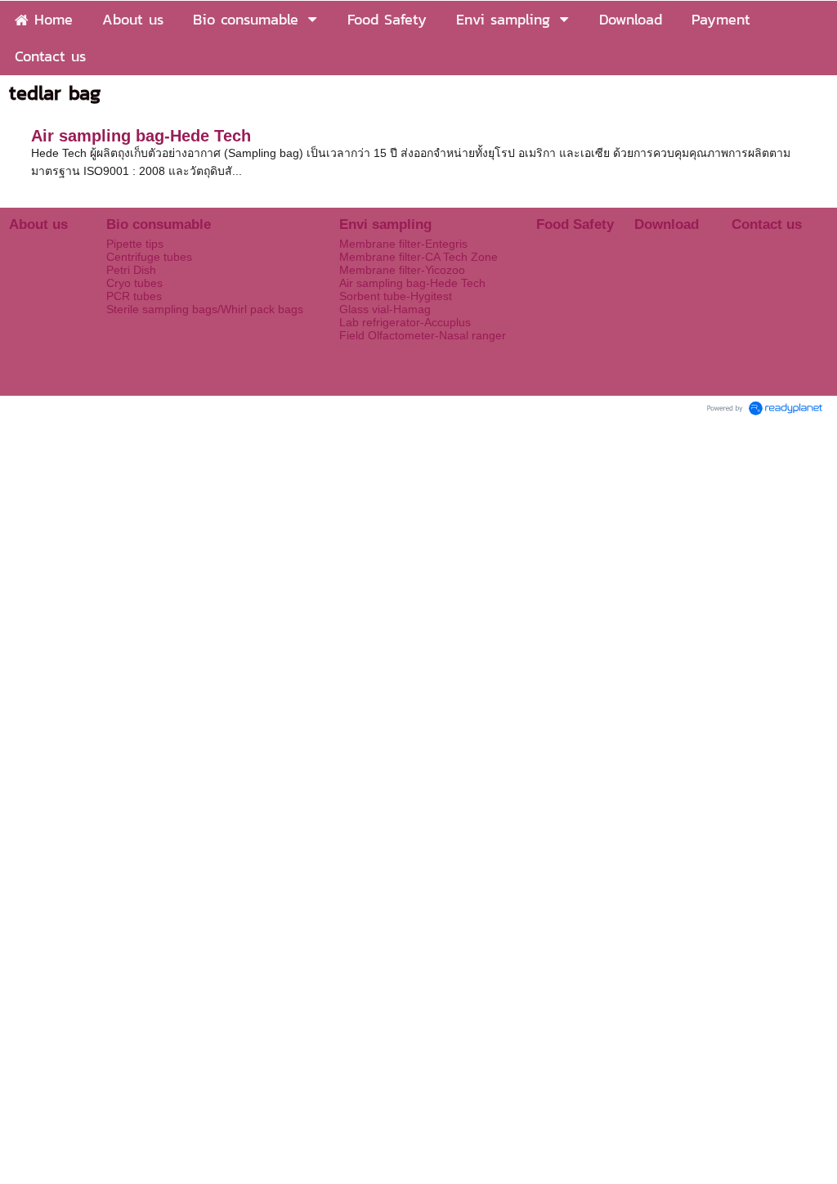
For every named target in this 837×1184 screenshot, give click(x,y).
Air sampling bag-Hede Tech (141, 136)
